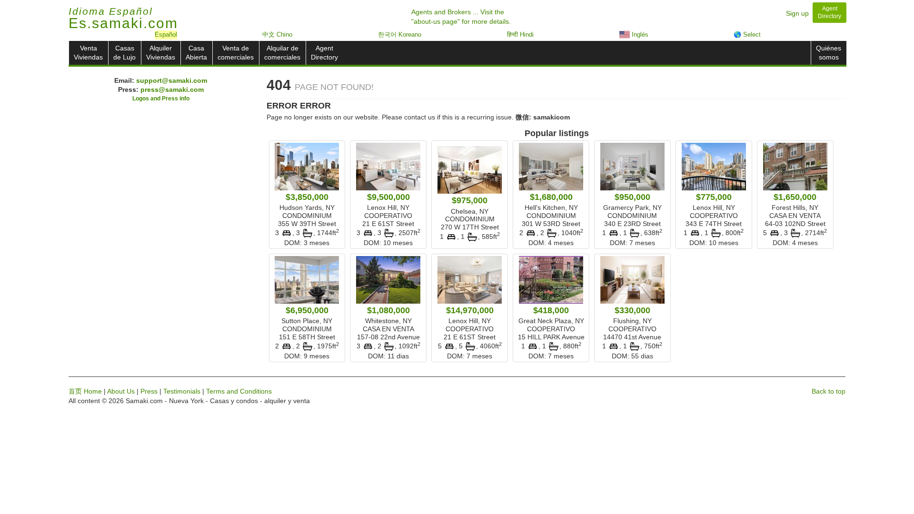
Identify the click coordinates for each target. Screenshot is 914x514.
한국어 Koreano (399, 34)
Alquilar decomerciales (282, 52)
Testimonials (181, 391)
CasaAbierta (196, 52)
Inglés (639, 34)
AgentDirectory (324, 52)
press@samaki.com (172, 89)
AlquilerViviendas (160, 52)
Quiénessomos (828, 52)
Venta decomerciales (236, 52)
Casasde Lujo (124, 52)
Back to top (828, 391)
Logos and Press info (160, 98)
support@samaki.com (171, 80)
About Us (121, 391)
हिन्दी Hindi (520, 34)
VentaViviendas (88, 52)
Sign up (797, 13)
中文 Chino (277, 34)
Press (149, 391)
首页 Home (85, 391)
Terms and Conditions (239, 391)
